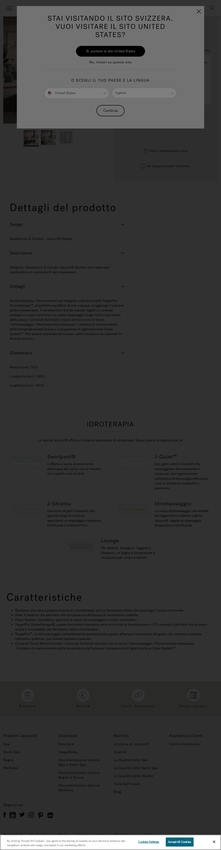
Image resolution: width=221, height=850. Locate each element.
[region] (110, 842)
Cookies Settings (148, 842)
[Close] (214, 842)
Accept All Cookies (179, 842)
